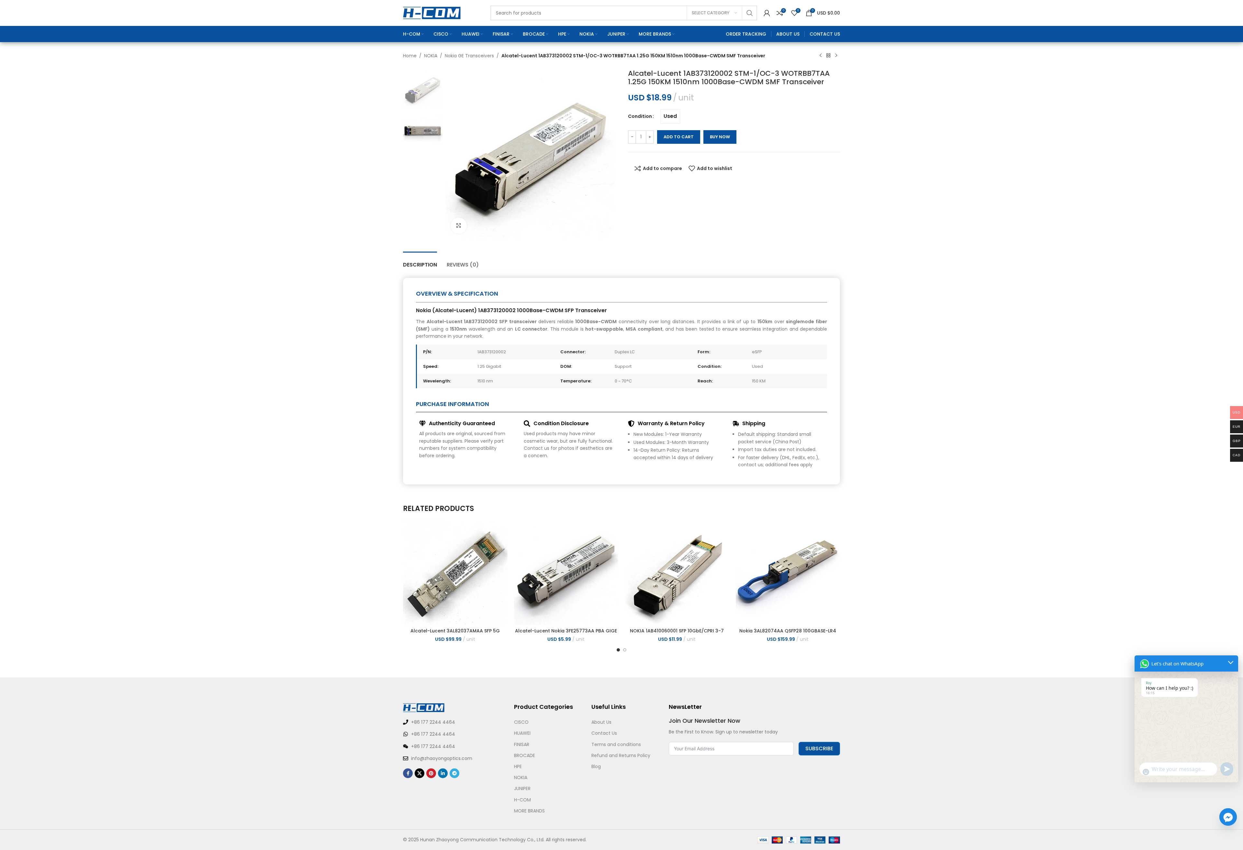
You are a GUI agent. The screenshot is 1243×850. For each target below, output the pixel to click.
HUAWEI (522, 733)
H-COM (522, 800)
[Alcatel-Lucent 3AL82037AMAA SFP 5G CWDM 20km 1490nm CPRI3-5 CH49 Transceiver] (455, 572)
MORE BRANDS (529, 811)
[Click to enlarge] (459, 226)
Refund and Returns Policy (620, 755)
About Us (601, 722)
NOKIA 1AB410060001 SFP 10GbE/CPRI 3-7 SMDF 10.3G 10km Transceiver (677, 634)
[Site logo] (432, 12)
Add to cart (679, 137)
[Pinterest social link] (431, 773)
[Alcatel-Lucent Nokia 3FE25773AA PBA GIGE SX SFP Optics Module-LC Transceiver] (566, 572)
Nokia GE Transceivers (469, 55)
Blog (596, 766)
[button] (618, 650)
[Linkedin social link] (443, 773)
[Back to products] (828, 56)
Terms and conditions (616, 744)
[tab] (420, 261)
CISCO (521, 722)
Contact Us (604, 733)
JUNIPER (522, 788)
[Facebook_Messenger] (1228, 817)
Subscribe (819, 748)
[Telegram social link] (454, 773)
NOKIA (430, 55)
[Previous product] (820, 56)
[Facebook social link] (408, 773)
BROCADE (524, 755)
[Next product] (836, 56)
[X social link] (419, 773)
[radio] (670, 116)
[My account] (766, 12)
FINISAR (521, 744)
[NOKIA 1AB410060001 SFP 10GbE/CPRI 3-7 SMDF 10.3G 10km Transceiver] (677, 572)
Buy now (720, 137)
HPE (518, 766)
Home (410, 55)
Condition (640, 116)
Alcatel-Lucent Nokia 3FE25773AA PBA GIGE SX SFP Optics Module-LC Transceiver (566, 634)
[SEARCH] (749, 13)
